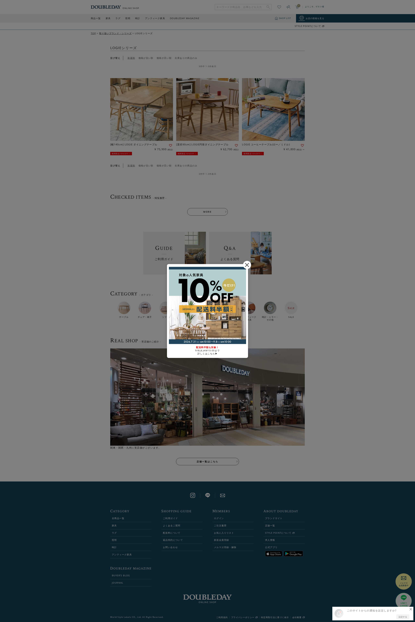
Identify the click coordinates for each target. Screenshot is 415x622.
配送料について (171, 532)
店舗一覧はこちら (207, 461)
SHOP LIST (285, 18)
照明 (127, 18)
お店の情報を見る (315, 18)
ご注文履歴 (220, 525)
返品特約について (173, 539)
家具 (108, 18)
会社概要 (297, 617)
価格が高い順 (164, 57)
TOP (93, 33)
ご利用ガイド (170, 518)
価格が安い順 (145, 57)
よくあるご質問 (171, 525)
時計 (137, 18)
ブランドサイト (274, 518)
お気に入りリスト (224, 532)
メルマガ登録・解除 (225, 547)
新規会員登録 (221, 539)
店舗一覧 (270, 525)
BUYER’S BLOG (121, 575)
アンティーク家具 (155, 18)
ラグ (117, 18)
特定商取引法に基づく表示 (275, 617)
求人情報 (270, 539)
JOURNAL (117, 582)
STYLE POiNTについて (308, 26)
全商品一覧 (118, 518)
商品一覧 (96, 18)
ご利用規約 (222, 617)
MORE (207, 211)
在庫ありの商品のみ (186, 57)
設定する (403, 616)
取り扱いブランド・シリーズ (115, 33)
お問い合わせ (170, 547)
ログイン (219, 518)
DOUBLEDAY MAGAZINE (184, 18)
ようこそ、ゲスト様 (314, 6)
